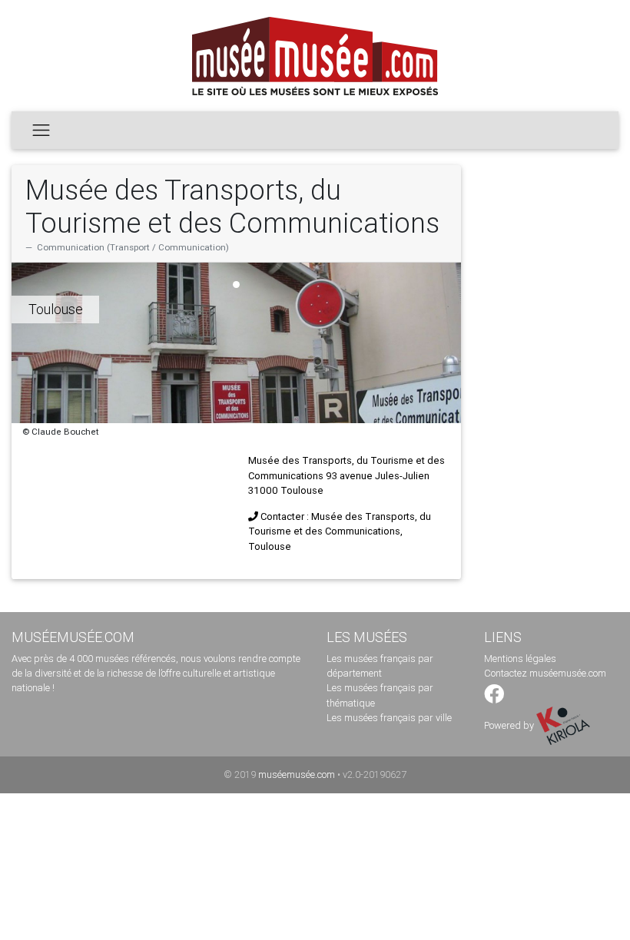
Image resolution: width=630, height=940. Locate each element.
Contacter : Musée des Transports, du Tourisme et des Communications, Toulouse (339, 531)
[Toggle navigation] (41, 130)
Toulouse (55, 309)
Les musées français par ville (389, 717)
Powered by (510, 725)
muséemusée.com (296, 774)
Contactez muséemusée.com (545, 673)
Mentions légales (520, 658)
